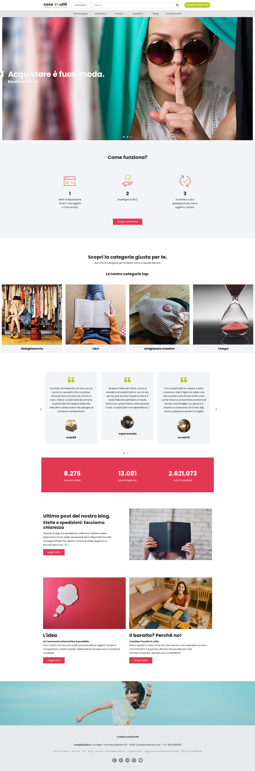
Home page (80, 13)
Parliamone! (174, 13)
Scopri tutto (141, 660)
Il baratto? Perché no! (155, 635)
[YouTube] (140, 760)
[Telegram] (127, 760)
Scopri (119, 13)
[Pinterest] (134, 760)
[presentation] (40, 409)
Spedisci (138, 13)
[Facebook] (114, 760)
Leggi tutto (54, 552)
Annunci (100, 13)
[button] (124, 137)
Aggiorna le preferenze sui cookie (161, 751)
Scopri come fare (127, 221)
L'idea (50, 635)
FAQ (84, 751)
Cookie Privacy (134, 751)
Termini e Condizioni (191, 751)
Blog (156, 13)
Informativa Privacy (115, 751)
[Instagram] (121, 760)
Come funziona (61, 751)
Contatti (98, 751)
